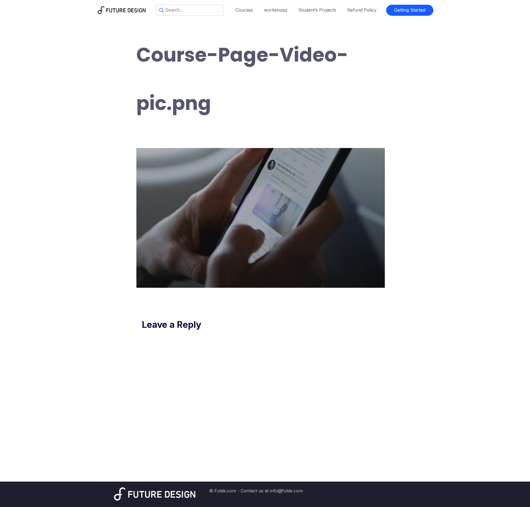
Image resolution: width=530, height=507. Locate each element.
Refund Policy (362, 10)
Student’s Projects (317, 10)
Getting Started (409, 10)
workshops (275, 10)
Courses (244, 10)
